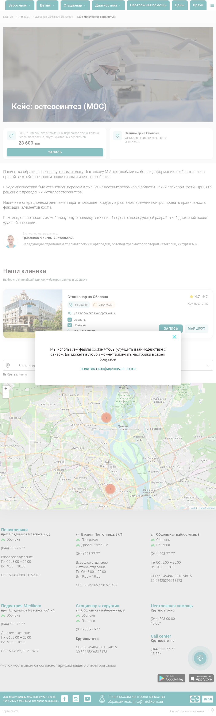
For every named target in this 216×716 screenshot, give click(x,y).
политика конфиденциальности (108, 368)
